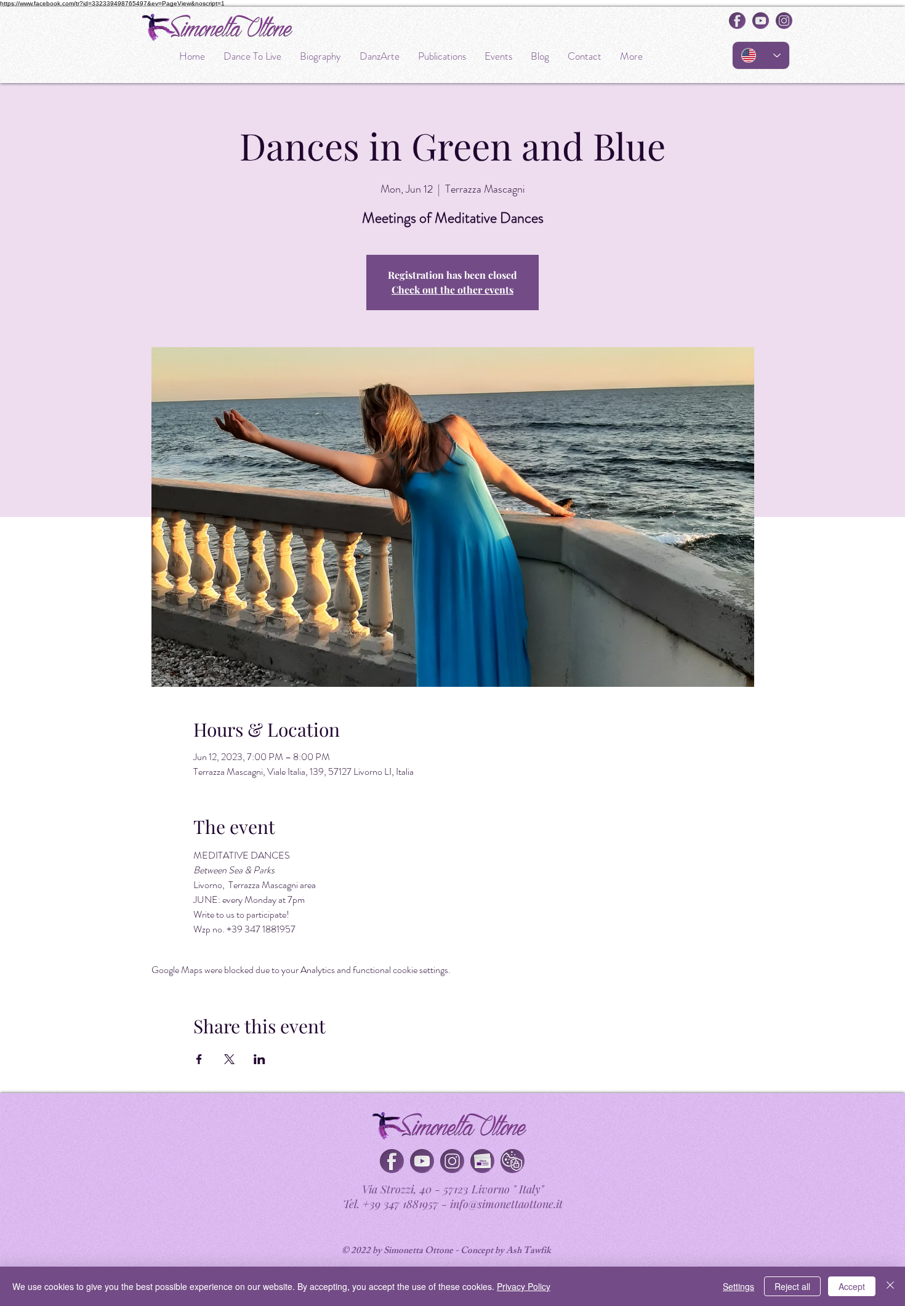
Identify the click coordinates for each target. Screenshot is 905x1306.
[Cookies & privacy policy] (513, 1161)
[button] (482, 1161)
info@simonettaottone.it (506, 1203)
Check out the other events (452, 289)
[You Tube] (422, 1161)
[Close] (890, 1286)
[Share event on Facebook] (199, 1059)
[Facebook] (392, 1161)
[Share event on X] (229, 1059)
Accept (852, 1286)
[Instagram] (452, 1161)
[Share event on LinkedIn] (259, 1059)
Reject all (792, 1286)
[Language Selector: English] (761, 55)
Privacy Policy (523, 1286)
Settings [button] (738, 1286)
